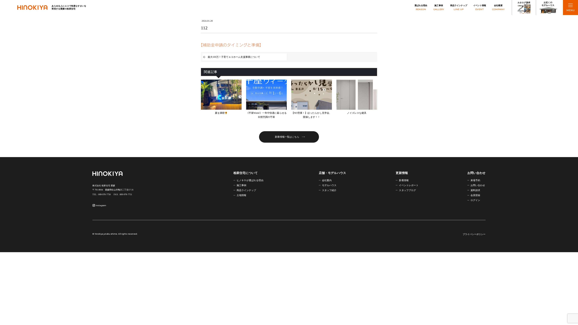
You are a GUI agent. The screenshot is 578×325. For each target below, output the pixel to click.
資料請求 (475, 190)
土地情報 (241, 195)
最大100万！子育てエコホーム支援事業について (234, 57)
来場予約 (475, 180)
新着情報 (404, 180)
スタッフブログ (407, 190)
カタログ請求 (523, 3)
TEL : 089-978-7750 (101, 194)
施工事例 (438, 7)
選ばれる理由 (421, 7)
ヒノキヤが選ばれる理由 (250, 180)
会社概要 (498, 7)
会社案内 (327, 180)
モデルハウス (329, 185)
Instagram (101, 205)
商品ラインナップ (458, 7)
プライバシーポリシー (474, 234)
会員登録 (475, 195)
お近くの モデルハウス (548, 4)
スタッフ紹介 (329, 190)
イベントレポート (408, 185)
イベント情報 (479, 7)
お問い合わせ (478, 185)
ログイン (475, 200)
